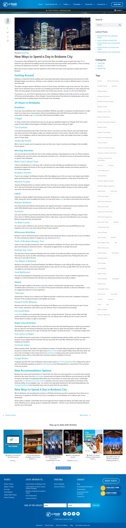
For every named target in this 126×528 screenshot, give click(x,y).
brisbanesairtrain (13, 431)
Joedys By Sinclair (23, 141)
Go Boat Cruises (22, 223)
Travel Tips (25, 53)
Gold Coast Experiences (104, 217)
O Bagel (18, 119)
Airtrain (99, 81)
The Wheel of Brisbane (25, 261)
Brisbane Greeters (23, 173)
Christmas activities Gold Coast (106, 153)
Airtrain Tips (102, 68)
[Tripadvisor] (78, 514)
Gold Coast (113, 191)
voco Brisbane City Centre (31, 381)
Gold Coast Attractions (104, 201)
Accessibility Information (85, 487)
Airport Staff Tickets (10, 495)
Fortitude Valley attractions (105, 181)
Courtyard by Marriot (22, 385)
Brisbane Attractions (103, 96)
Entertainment (101, 176)
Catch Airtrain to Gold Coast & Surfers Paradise (35, 487)
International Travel (103, 227)
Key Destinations (31, 495)
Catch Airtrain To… (52, 4)
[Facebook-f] (65, 514)
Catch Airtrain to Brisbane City (35, 484)
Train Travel (113, 294)
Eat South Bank (22, 311)
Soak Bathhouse (22, 272)
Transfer (99, 299)
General (100, 66)
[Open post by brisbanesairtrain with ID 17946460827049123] (93, 441)
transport (110, 299)
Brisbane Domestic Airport (105, 101)
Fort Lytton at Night (24, 334)
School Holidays (102, 279)
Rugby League (101, 273)
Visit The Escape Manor (65, 362)
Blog (78, 484)
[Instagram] (73, 514)
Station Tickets (9, 487)
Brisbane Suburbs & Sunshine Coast (36, 492)
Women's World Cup (103, 315)
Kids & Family (101, 237)
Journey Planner (102, 232)
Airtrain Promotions (113, 81)
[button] (8, 28)
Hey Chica (52, 351)
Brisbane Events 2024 (104, 112)
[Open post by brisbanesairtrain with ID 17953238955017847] (33, 441)
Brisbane (114, 86)
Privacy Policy (49, 525)
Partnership (115, 253)
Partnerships (81, 489)
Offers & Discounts (103, 248)
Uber (107, 304)
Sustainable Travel (102, 289)
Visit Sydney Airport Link (82, 525)
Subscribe (96, 505)
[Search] (120, 25)
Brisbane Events (102, 107)
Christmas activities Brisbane (106, 148)
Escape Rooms (21, 358)
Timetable (76, 4)
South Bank (18, 314)
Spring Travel (101, 284)
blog (70, 91)
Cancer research (102, 143)
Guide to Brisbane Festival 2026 (107, 40)
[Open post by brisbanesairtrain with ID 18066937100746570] (53, 442)
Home (41, 4)
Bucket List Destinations (104, 137)
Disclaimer (39, 525)
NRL (116, 243)
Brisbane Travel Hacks (104, 132)
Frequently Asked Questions (82, 493)
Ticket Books (8, 492)
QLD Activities (101, 263)
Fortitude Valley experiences (106, 186)
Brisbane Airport (102, 91)
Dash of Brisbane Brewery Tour (29, 241)
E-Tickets (111, 165)
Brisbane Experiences (103, 117)
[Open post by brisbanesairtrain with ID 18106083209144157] (112, 442)
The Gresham (21, 128)
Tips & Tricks (101, 294)
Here (36, 288)
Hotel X (42, 381)
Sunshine (19, 211)
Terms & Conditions (62, 525)
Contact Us (101, 4)
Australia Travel (102, 86)
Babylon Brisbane (23, 203)
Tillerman (19, 293)
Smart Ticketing (9, 497)
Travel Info (88, 4)
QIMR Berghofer (102, 258)
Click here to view (65, 10)
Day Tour (100, 165)
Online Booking (102, 253)
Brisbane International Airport (106, 122)
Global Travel (101, 191)
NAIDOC (113, 237)
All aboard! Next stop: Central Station (108, 52)
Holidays (116, 222)
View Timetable (59, 484)
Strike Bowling (47, 364)
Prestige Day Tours (23, 250)
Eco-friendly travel (103, 170)
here (34, 115)
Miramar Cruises (22, 182)
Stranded (50, 353)
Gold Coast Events (103, 207)
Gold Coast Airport (103, 196)
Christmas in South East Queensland (104, 159)
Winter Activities (102, 309)
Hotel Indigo (39, 376)
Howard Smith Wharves (26, 302)
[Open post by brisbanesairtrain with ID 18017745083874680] (73, 441)
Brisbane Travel (102, 127)
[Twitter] (69, 514)
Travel (99, 304)
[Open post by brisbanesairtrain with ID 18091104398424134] (13, 441)
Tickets (65, 4)
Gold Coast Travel (102, 222)
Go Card (7, 489)
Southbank (115, 279)
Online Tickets (8, 484)
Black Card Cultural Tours (27, 162)
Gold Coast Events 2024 (105, 212)
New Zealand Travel (103, 243)
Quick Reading (101, 268)
